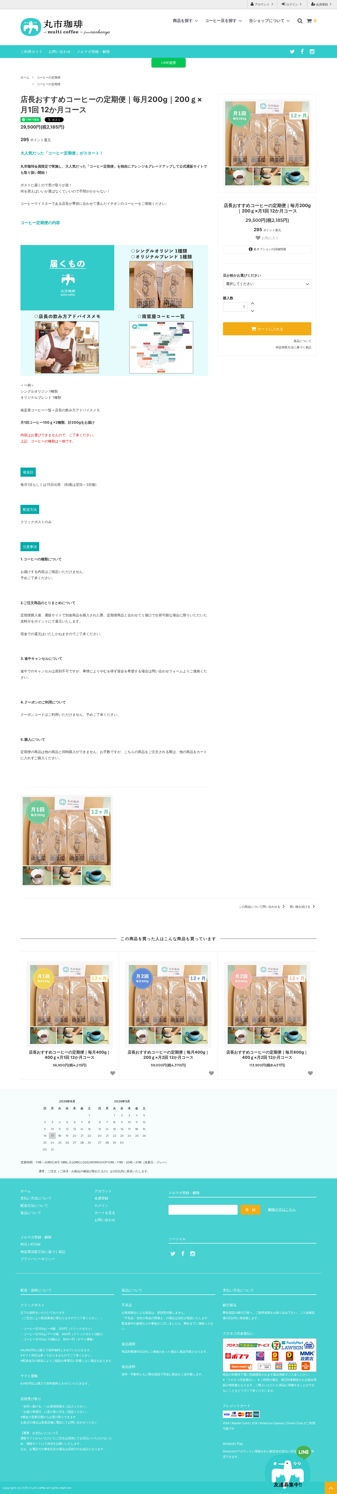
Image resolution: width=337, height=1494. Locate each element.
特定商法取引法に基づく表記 (42, 1251)
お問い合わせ (60, 51)
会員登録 (322, 4)
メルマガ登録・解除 (93, 51)
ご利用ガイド (31, 51)
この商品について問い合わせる (260, 906)
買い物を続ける (300, 906)
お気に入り (270, 238)
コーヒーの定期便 (48, 77)
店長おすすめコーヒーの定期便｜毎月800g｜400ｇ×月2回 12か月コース (267, 1055)
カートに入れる (269, 329)
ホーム (24, 77)
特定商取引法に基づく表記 (293, 347)
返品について (302, 341)
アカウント (262, 4)
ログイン (292, 4)
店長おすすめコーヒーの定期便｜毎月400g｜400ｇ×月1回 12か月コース (70, 1055)
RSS (23, 1244)
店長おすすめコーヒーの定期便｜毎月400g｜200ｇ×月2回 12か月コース (168, 1055)
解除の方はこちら (282, 1209)
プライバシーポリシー (37, 1259)
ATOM (35, 1244)
